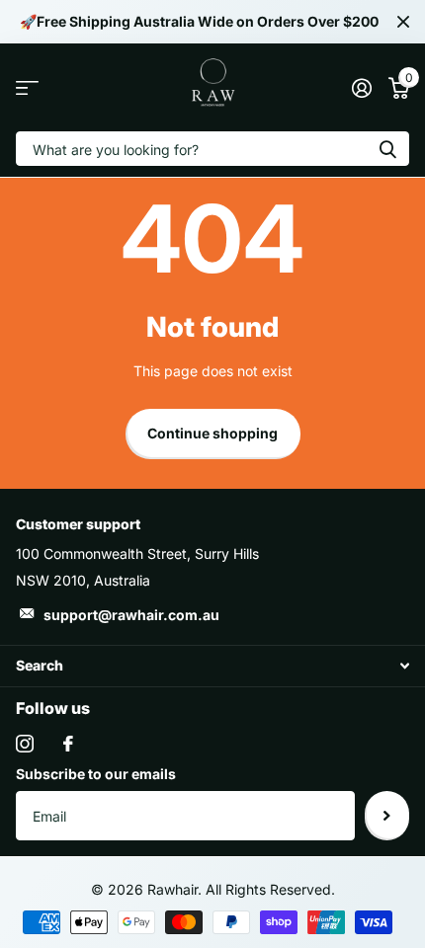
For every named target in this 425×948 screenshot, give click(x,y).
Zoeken (387, 148)
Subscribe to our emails (96, 773)
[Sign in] (361, 88)
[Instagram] (25, 743)
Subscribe (387, 815)
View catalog (27, 87)
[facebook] (68, 743)
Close (403, 21)
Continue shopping (212, 433)
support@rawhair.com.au (131, 614)
